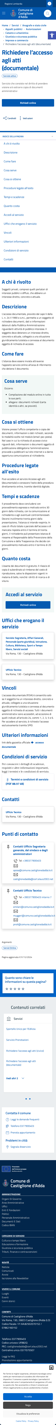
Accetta (28, 1396)
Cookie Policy (21, 1421)
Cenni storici (8, 1301)
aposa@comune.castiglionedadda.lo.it (33, 870)
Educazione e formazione (15, 1244)
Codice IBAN (8, 1225)
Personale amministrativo (15, 1218)
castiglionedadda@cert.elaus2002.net (33, 879)
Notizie (5, 1267)
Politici (5, 1214)
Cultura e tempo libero (14, 1240)
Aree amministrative (13, 1203)
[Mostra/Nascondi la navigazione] (4, 13)
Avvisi (5, 1274)
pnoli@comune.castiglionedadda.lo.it (32, 924)
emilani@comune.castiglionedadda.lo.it (33, 907)
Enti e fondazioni (11, 1210)
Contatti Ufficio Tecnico (27, 890)
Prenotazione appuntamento (17, 1360)
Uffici (4, 1206)
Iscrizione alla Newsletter (15, 1278)
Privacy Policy (33, 1421)
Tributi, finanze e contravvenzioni (19, 1252)
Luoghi (5, 1293)
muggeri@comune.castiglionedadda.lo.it (34, 915)
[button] (52, 35)
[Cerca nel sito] (47, 13)
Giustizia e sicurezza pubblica (17, 1248)
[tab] (26, 1098)
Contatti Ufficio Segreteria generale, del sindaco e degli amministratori (30, 850)
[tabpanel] (28, 1055)
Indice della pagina (12, 136)
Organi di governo (11, 1199)
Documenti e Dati (11, 1221)
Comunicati (8, 1271)
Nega (28, 1405)
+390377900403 (32, 860)
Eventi (5, 1297)
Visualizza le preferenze (28, 1413)
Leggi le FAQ (8, 1356)
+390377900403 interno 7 (37, 897)
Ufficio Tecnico (13, 670)
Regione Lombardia (13, 3)
